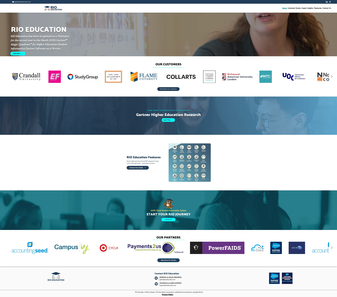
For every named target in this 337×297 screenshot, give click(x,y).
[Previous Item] (5, 76)
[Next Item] (331, 76)
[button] (318, 8)
